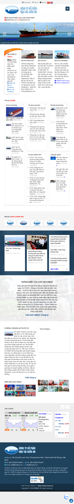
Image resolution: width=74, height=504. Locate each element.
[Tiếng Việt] (48, 2)
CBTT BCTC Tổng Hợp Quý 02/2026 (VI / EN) (17, 150)
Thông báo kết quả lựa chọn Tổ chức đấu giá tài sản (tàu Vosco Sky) (37, 129)
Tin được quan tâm (34, 105)
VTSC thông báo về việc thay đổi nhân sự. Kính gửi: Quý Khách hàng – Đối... (37, 171)
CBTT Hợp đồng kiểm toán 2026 (37, 122)
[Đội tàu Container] (62, 54)
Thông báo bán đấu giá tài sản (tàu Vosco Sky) (37, 116)
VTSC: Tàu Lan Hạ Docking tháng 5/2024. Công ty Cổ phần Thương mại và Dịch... (37, 161)
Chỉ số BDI (45, 414)
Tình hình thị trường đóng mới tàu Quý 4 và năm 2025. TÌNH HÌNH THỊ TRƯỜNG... (62, 127)
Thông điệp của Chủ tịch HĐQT (37, 282)
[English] (51, 2)
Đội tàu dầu (42, 60)
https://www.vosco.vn (45, 486)
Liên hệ (36, 2)
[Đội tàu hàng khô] (28, 54)
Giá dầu (60, 414)
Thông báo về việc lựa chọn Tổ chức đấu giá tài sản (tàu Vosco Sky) (37, 138)
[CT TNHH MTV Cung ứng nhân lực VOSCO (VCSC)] (10, 223)
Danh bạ (43, 2)
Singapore (59, 418)
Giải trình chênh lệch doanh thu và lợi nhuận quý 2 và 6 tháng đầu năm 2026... (17, 128)
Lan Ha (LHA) (11, 39)
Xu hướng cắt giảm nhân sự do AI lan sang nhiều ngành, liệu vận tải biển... (62, 142)
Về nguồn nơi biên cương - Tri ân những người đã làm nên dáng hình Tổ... (17, 162)
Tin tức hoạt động (11, 105)
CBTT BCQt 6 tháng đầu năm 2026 (14, 119)
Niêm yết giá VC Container (11, 85)
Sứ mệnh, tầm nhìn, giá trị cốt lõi (17, 328)
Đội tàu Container (61, 60)
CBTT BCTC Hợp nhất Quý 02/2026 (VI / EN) (17, 140)
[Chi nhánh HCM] (50, 223)
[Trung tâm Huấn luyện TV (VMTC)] (63, 223)
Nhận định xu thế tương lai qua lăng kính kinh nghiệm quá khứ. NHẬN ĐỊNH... (62, 113)
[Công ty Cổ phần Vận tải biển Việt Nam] (20, 450)
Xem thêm (54, 269)
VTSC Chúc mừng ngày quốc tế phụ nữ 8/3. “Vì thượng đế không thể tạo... (38, 199)
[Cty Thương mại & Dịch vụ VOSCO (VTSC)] (23, 223)
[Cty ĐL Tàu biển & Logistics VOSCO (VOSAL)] (37, 223)
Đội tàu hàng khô (27, 60)
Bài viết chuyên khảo (56, 105)
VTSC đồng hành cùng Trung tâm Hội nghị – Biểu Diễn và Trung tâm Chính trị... (37, 191)
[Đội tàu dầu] (45, 54)
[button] (4, 34)
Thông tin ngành (55, 154)
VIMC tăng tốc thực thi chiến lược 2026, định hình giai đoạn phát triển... (61, 186)
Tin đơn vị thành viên (34, 154)
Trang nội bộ (27, 2)
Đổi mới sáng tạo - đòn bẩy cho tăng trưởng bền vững (62, 160)
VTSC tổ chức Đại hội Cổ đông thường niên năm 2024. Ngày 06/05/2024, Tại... (37, 182)
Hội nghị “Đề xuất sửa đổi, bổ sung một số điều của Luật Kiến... (62, 173)
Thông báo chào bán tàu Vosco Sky (38, 110)
